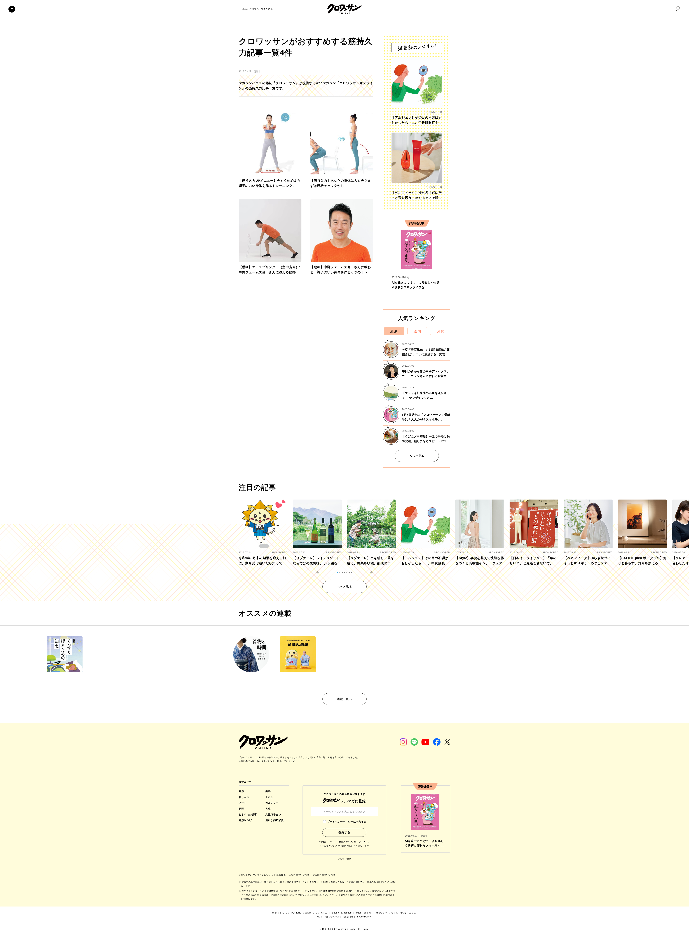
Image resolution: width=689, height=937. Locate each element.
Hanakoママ (380, 913)
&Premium (346, 913)
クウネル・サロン (398, 913)
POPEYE (296, 913)
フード (243, 802)
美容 (268, 791)
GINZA (324, 913)
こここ (412, 913)
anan (274, 913)
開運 (241, 808)
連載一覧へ (344, 699)
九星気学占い (273, 814)
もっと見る (416, 455)
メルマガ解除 (344, 859)
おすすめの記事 (248, 814)
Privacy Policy (363, 916)
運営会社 (281, 875)
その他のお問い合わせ (324, 875)
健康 (241, 791)
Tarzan (358, 913)
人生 (268, 808)
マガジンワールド (333, 916)
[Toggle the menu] (11, 9)
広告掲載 (348, 916)
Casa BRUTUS (311, 913)
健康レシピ (245, 820)
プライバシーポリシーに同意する (346, 821)
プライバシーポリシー (357, 842)
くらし (269, 797)
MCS (319, 916)
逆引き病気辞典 (274, 820)
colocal (368, 913)
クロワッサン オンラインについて (256, 875)
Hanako (335, 913)
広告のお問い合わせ (299, 875)
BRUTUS (284, 913)
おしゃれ (244, 797)
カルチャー (271, 802)
